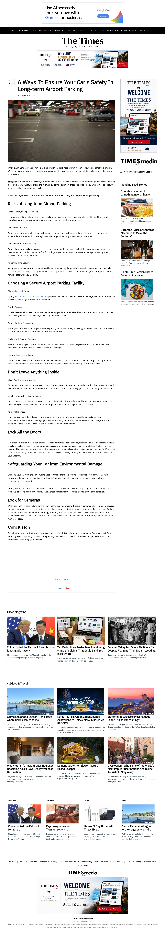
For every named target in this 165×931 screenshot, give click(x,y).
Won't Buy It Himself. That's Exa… (98, 827)
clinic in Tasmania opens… (58, 827)
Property (82, 30)
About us (33, 862)
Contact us (23, 862)
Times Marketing (134, 862)
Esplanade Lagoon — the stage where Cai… (137, 827)
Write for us (44, 862)
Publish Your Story (117, 862)
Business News (46, 30)
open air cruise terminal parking (33, 296)
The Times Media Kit (67, 862)
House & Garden (122, 30)
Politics (93, 30)
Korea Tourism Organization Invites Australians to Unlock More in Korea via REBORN (80, 720)
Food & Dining (106, 30)
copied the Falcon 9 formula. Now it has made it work (31, 648)
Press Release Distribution (82, 921)
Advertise (12, 862)
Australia (23, 30)
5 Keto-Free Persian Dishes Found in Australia (137, 273)
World (33, 30)
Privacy (54, 862)
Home (13, 30)
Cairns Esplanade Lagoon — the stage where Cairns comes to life (29, 718)
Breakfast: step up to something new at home (135, 192)
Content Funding (85, 862)
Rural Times (83, 865)
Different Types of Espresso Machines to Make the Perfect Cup (137, 233)
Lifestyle (71, 30)
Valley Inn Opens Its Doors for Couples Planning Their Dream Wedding (132, 648)
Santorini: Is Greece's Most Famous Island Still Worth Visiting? (129, 718)
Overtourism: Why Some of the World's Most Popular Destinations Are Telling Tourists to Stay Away (131, 769)
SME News (144, 30)
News (134, 30)
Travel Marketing (101, 862)
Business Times (150, 862)
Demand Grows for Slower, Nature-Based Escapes (78, 767)
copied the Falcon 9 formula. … (23, 827)
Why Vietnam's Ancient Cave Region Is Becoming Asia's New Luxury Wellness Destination (30, 769)
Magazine (59, 30)
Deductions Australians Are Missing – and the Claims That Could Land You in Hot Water (81, 650)
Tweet (59, 588)
